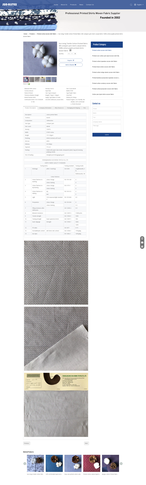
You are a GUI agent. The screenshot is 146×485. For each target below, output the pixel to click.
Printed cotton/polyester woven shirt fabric (105, 89)
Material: (26, 88)
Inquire (69, 60)
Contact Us (90, 5)
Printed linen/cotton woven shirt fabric (103, 67)
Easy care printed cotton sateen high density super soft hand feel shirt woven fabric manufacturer (73, 474)
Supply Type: (48, 97)
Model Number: (28, 97)
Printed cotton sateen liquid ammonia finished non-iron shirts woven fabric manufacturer (91, 474)
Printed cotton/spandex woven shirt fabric (104, 61)
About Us (64, 5)
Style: (46, 91)
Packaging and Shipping (73, 108)
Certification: (27, 99)
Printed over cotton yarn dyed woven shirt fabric (106, 56)
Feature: (68, 99)
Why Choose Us (59, 108)
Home (56, 5)
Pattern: (26, 93)
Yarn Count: (69, 88)
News (81, 5)
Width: (68, 91)
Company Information (45, 108)
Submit (107, 134)
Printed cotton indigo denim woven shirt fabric (105, 72)
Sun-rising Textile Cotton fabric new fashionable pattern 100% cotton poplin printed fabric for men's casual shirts (35, 474)
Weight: (47, 95)
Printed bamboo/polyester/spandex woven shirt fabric (107, 78)
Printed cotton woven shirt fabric (101, 50)
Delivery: (68, 97)
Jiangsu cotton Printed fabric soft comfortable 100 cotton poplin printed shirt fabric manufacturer (110, 474)
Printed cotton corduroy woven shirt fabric (104, 83)
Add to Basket (69, 65)
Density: (47, 88)
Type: (67, 93)
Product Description (30, 108)
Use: (46, 99)
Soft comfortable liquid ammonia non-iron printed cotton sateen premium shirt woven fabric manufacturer (54, 474)
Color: (67, 95)
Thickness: (27, 95)
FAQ (84, 108)
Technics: (26, 91)
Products (73, 5)
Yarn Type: (48, 93)
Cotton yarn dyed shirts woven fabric (103, 94)
